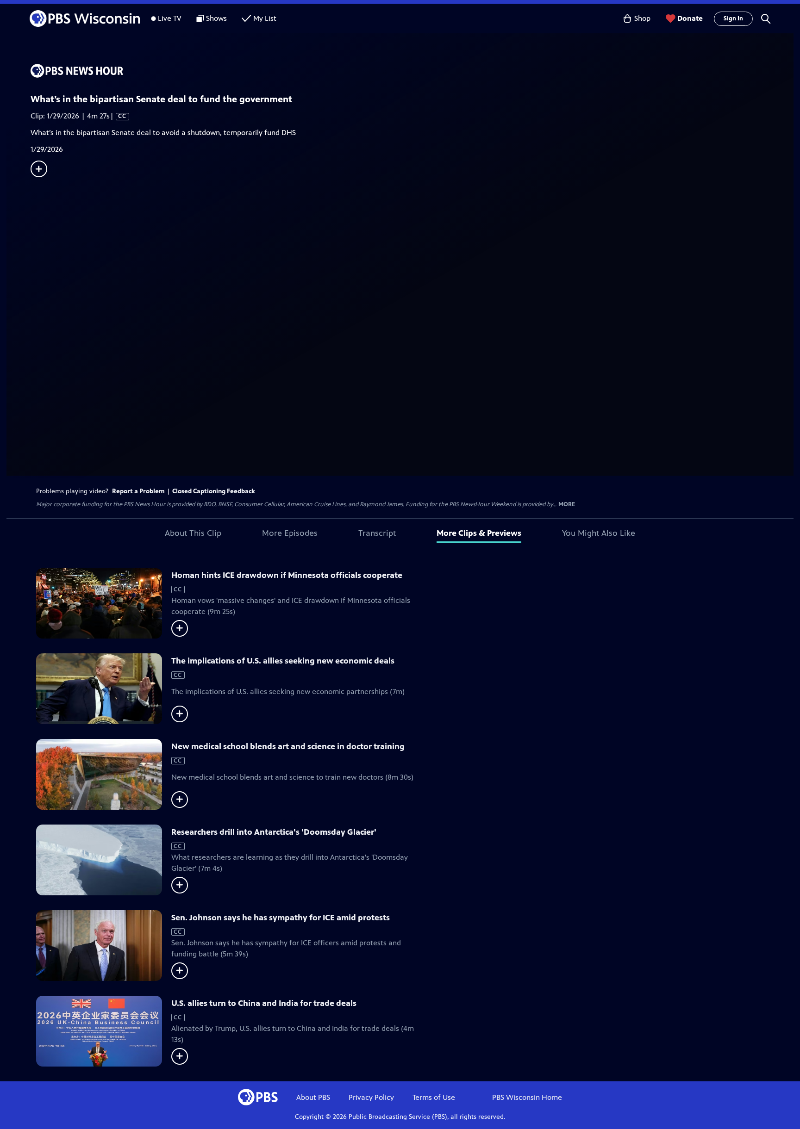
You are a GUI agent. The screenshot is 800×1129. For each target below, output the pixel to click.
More (566, 504)
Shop (642, 18)
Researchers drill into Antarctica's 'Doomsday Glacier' (273, 832)
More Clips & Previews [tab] (479, 533)
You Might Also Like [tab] (598, 533)
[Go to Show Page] (412, 70)
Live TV (169, 18)
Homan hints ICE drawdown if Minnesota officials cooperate (286, 575)
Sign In (733, 18)
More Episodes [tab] (290, 533)
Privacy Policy (371, 1097)
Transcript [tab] (377, 533)
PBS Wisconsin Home (527, 1097)
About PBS (313, 1097)
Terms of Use (433, 1097)
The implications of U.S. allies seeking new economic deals (282, 661)
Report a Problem (138, 491)
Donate (690, 18)
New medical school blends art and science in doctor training (288, 746)
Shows (216, 18)
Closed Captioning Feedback (213, 491)
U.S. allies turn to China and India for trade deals (263, 1003)
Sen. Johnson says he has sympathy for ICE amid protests (280, 917)
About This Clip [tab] (193, 533)
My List (264, 18)
